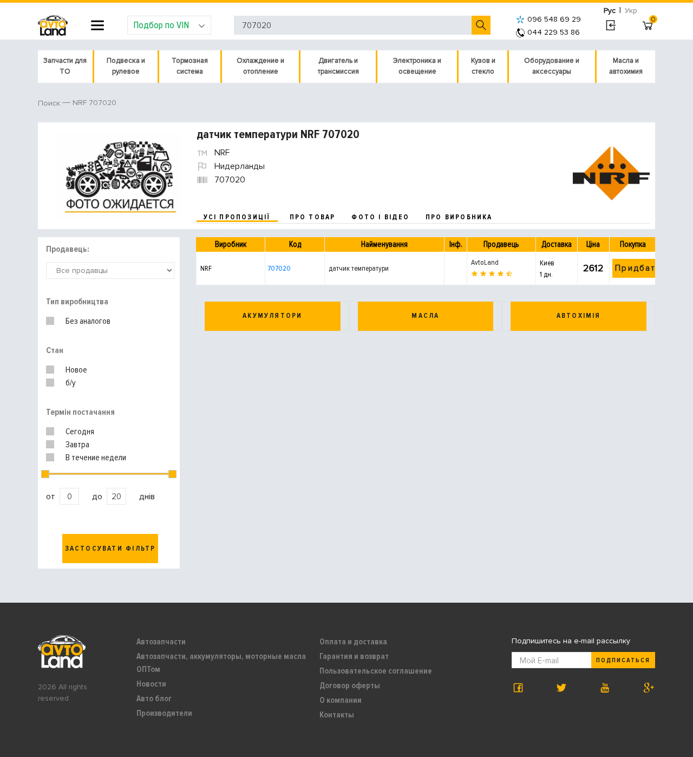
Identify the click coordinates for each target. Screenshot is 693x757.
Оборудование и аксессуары (551, 66)
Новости (151, 684)
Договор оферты (349, 685)
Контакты (336, 715)
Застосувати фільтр (110, 548)
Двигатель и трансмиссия (338, 66)
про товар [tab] (313, 217)
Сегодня (80, 431)
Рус (610, 10)
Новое (76, 369)
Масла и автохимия (626, 66)
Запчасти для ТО (65, 66)
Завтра (77, 444)
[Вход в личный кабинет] (610, 25)
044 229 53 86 (553, 32)
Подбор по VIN (161, 25)
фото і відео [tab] (380, 217)
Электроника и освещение (417, 66)
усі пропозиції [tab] (237, 217)
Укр (631, 10)
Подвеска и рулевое (126, 66)
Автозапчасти (161, 642)
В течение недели (96, 457)
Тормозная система (190, 66)
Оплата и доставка (353, 642)
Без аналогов (88, 321)
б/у (71, 382)
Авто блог (154, 698)
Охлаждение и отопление (260, 66)
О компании (340, 700)
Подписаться (623, 660)
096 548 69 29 (554, 19)
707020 (279, 268)
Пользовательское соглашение (375, 671)
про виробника (459, 217)
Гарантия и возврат (354, 656)
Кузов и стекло (483, 66)
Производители (164, 713)
